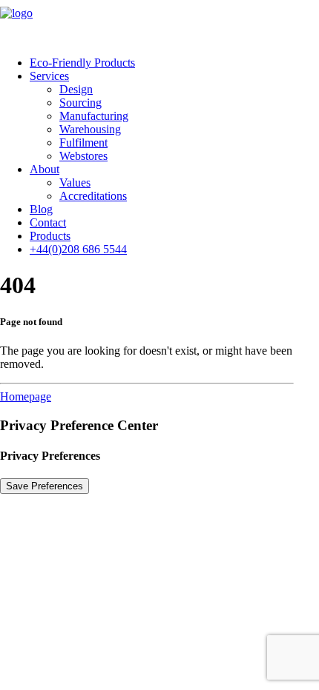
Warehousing (90, 129)
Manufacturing (93, 116)
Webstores (83, 156)
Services (49, 76)
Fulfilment (83, 142)
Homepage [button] (25, 396)
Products (50, 236)
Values (75, 182)
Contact (48, 222)
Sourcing (80, 102)
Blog (41, 209)
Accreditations (93, 196)
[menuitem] (174, 63)
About (44, 169)
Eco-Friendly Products (82, 62)
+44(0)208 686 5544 (78, 249)
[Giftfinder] (159, 22)
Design (76, 89)
